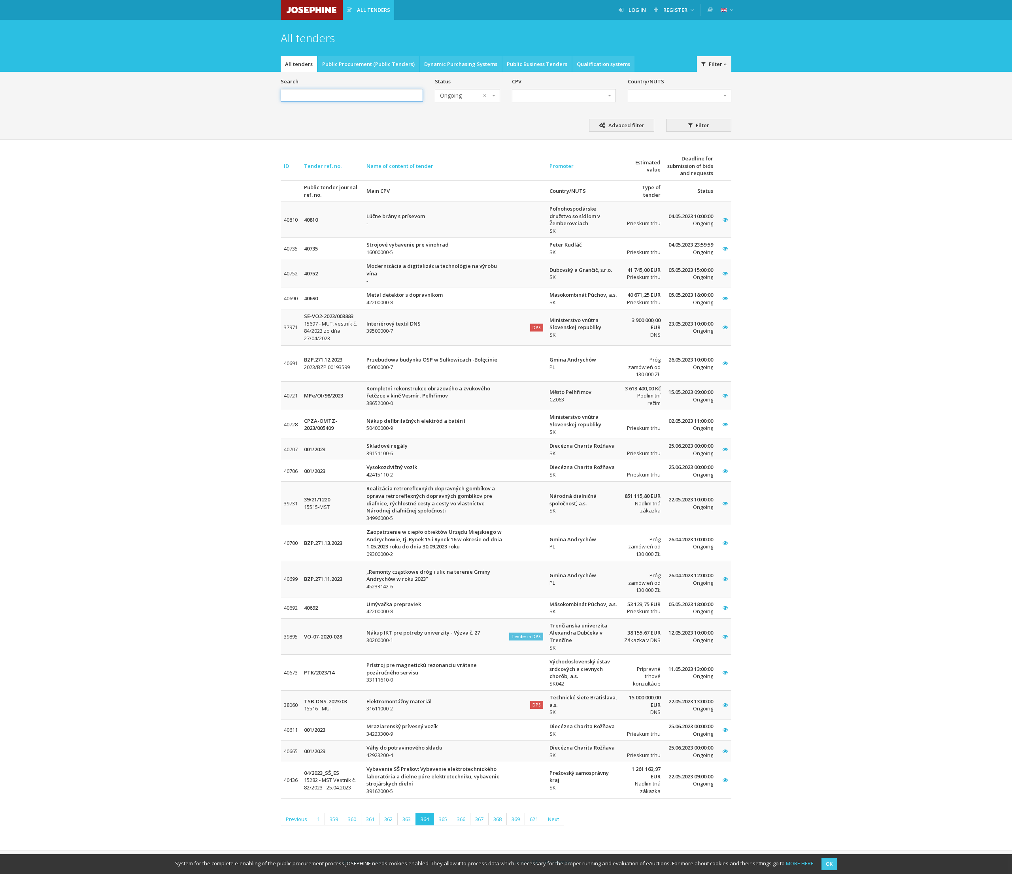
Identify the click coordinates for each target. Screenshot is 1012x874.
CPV (516, 81)
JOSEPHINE (312, 10)
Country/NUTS (646, 81)
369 (516, 819)
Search (289, 81)
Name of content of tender (399, 166)
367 (479, 819)
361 (370, 819)
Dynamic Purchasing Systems (460, 64)
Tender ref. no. (323, 166)
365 (443, 819)
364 (425, 819)
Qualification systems (603, 64)
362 (388, 819)
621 (534, 819)
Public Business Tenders (537, 64)
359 (334, 819)
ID (286, 166)
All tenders (299, 64)
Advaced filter (625, 125)
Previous (296, 819)
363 (406, 819)
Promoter (561, 166)
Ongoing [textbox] (463, 95)
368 (497, 819)
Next (553, 819)
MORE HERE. (800, 863)
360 (352, 819)
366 (461, 819)
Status (443, 81)
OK (829, 864)
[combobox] (467, 95)
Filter (702, 125)
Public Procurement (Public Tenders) (368, 64)
